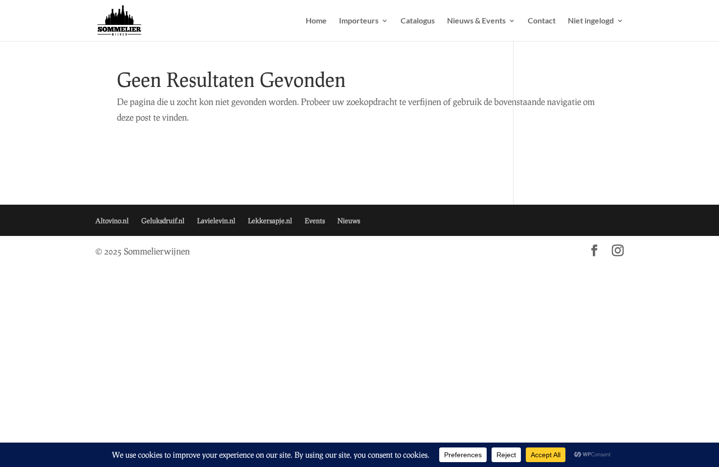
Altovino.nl (112, 220)
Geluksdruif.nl (162, 220)
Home (316, 21)
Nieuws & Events (476, 21)
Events (315, 220)
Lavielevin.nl (216, 220)
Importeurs (359, 21)
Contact (542, 21)
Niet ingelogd (591, 21)
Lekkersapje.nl (270, 220)
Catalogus (418, 21)
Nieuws (348, 220)
